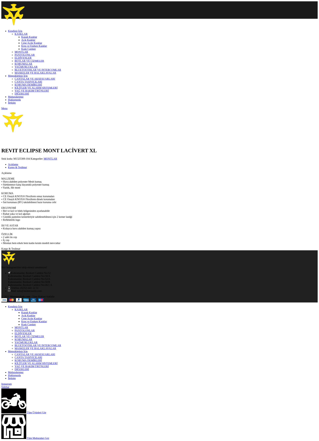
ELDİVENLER (23, 333)
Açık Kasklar (28, 315)
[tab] (163, 164)
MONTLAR (50, 158)
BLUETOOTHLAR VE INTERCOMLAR (38, 345)
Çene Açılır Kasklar (31, 318)
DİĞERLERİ (22, 369)
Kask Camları (28, 324)
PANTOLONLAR (25, 330)
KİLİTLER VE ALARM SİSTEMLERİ (36, 363)
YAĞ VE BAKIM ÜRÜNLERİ (32, 366)
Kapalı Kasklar (29, 312)
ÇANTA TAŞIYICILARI (28, 357)
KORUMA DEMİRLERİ (28, 360)
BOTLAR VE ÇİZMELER (29, 336)
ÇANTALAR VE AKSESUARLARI (35, 354)
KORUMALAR (23, 339)
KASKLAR (21, 309)
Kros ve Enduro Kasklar (34, 321)
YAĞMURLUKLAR (26, 342)
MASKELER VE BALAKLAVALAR (35, 348)
